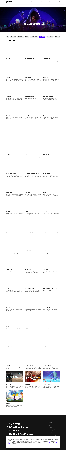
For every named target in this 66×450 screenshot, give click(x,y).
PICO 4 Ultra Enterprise (20, 427)
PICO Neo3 (13, 430)
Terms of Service (52, 430)
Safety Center (52, 434)
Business (46, 1)
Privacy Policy (52, 429)
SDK (50, 425)
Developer (41, 1)
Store (37, 1)
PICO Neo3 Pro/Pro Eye (20, 434)
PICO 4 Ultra (14, 423)
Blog (50, 1)
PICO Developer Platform (54, 424)
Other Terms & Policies (53, 435)
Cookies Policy (52, 432)
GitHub (50, 427)
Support (54, 1)
